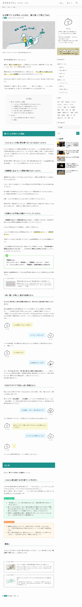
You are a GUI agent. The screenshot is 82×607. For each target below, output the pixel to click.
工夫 (67, 110)
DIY (58, 102)
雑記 (5, 17)
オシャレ (74, 102)
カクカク (60, 104)
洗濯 (59, 115)
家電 (62, 86)
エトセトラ (63, 92)
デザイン (66, 104)
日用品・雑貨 (64, 89)
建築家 (11, 596)
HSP (15, 596)
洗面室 (63, 115)
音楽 (69, 118)
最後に (15, 120)
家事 (59, 110)
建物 (74, 110)
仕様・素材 (63, 70)
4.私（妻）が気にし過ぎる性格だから (23, 110)
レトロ (71, 104)
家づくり (62, 64)
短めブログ (60, 118)
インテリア (63, 83)
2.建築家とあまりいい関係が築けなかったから (25, 106)
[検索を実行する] (77, 133)
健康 (65, 107)
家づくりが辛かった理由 (18, 102)
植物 (72, 112)
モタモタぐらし (9, 3)
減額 (68, 115)
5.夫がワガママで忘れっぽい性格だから (24, 113)
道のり (62, 73)
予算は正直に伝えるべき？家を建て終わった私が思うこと (33, 281)
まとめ (13, 115)
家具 (63, 110)
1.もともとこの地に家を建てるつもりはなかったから (27, 104)
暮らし (62, 80)
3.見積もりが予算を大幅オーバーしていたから (25, 108)
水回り (76, 112)
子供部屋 (73, 107)
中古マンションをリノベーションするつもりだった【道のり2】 (34, 578)
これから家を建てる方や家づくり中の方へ (24, 117)
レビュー (60, 107)
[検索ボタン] (76, 3)
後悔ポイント (66, 112)
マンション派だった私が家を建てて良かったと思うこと (33, 564)
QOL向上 (67, 102)
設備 (62, 67)
